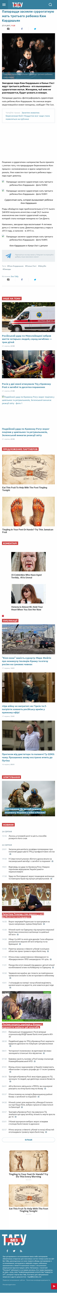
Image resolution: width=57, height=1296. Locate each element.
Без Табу (14, 276)
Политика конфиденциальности (38, 1280)
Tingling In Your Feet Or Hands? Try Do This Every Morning (28, 1175)
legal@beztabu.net (34, 1277)
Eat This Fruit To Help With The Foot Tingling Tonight (28, 1210)
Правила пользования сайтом (14, 1280)
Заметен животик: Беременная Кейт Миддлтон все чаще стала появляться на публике (28, 115)
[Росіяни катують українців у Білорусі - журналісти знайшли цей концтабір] (28, 1007)
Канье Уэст (31, 266)
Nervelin (28, 1180)
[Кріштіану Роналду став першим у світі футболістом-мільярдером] (28, 897)
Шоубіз (43, 266)
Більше (28, 1140)
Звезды (7, 269)
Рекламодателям (9, 1284)
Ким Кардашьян (16, 266)
